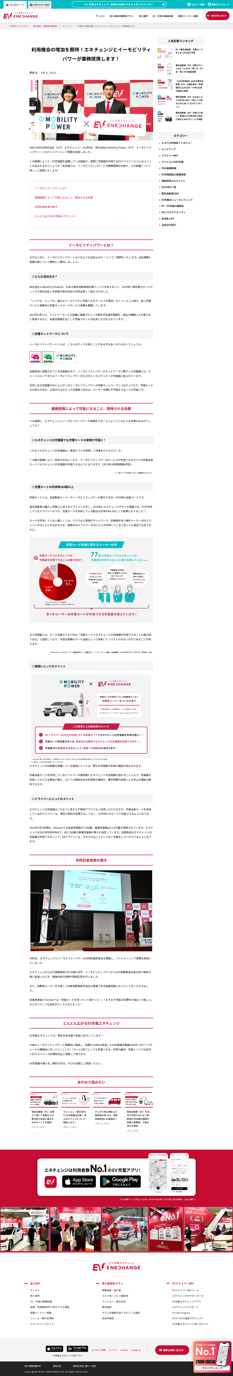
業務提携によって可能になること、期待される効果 (64, 197)
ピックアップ (169, 149)
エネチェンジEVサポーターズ (188, 1295)
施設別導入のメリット (173, 180)
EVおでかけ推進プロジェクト (188, 1318)
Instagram (136, 1349)
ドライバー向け (170, 155)
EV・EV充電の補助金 (173, 206)
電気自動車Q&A (170, 193)
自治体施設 (108, 1318)
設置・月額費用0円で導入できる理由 (49, 1307)
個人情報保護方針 (33, 1365)
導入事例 (35, 1295)
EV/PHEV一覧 (169, 187)
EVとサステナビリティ (174, 212)
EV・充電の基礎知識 (41, 1301)
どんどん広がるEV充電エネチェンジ (55, 216)
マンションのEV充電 (172, 161)
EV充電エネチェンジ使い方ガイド (190, 1324)
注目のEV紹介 (169, 225)
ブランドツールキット (42, 1324)
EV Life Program (181, 1312)
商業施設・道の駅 (111, 1290)
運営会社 (57, 1365)
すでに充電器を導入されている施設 (121, 1312)
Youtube (124, 1349)
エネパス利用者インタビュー (177, 142)
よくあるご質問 (98, 1349)
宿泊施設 (106, 1307)
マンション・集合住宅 (114, 1301)
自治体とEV (168, 218)
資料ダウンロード (221, 4)
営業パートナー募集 (41, 1312)
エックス (113, 1349)
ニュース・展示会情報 (42, 1318)
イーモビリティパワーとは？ (51, 188)
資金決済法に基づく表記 (84, 1365)
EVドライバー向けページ (185, 1290)
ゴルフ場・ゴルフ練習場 (115, 1295)
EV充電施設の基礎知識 (174, 174)
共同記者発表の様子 (46, 207)
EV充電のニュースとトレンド (177, 199)
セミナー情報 (198, 4)
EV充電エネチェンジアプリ (186, 1301)
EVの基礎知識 (169, 168)
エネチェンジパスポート (185, 1307)
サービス (35, 1290)
